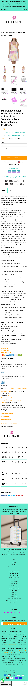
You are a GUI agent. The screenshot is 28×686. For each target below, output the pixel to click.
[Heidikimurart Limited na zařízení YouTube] (20, 612)
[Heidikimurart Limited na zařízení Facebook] (8, 612)
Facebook (4, 400)
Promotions (14, 596)
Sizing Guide (14, 583)
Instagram (11, 400)
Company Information (14, 567)
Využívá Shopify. (14, 672)
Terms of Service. (8, 652)
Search (14, 562)
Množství (4, 149)
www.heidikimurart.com (12, 398)
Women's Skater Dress (10, 32)
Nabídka (5, 9)
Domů (2, 32)
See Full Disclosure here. (16, 666)
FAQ (14, 579)
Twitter (4, 402)
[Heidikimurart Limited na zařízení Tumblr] (17, 612)
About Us (14, 564)
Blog (14, 605)
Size (2, 142)
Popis (4, 190)
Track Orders (14, 590)
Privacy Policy (14, 569)
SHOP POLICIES (6, 391)
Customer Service (14, 577)
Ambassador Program (14, 588)
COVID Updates (14, 581)
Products (14, 594)
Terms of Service (14, 573)
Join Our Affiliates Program (14, 598)
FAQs (11, 190)
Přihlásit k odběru (15, 624)
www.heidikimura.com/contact (17, 388)
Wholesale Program (14, 586)
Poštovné (3, 138)
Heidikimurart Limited (19, 671)
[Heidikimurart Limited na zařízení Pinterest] (11, 612)
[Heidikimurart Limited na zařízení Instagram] (14, 612)
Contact (14, 592)
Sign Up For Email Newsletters (14, 600)
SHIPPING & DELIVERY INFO (9, 423)
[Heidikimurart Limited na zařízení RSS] (23, 612)
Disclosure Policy (14, 575)
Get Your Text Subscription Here (14, 603)
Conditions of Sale (14, 571)
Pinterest (18, 400)
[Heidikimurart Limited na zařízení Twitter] (4, 612)
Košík (25, 9)
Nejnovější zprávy (14, 506)
